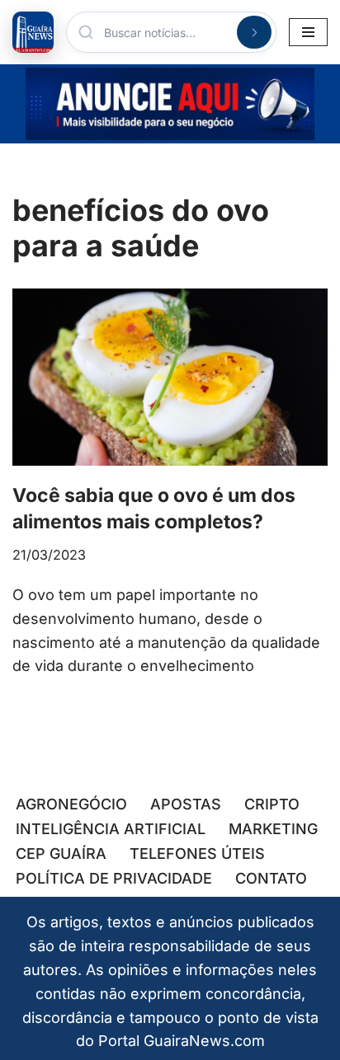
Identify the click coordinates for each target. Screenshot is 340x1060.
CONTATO (271, 878)
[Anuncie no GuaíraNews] (170, 104)
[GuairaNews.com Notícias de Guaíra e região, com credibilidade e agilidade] (33, 32)
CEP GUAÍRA (61, 853)
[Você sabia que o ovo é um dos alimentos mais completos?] (170, 377)
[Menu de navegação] (308, 32)
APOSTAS (185, 804)
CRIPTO (272, 804)
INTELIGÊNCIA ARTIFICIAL (110, 828)
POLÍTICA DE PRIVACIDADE (114, 878)
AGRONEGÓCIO (71, 804)
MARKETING (273, 828)
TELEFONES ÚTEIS (197, 853)
